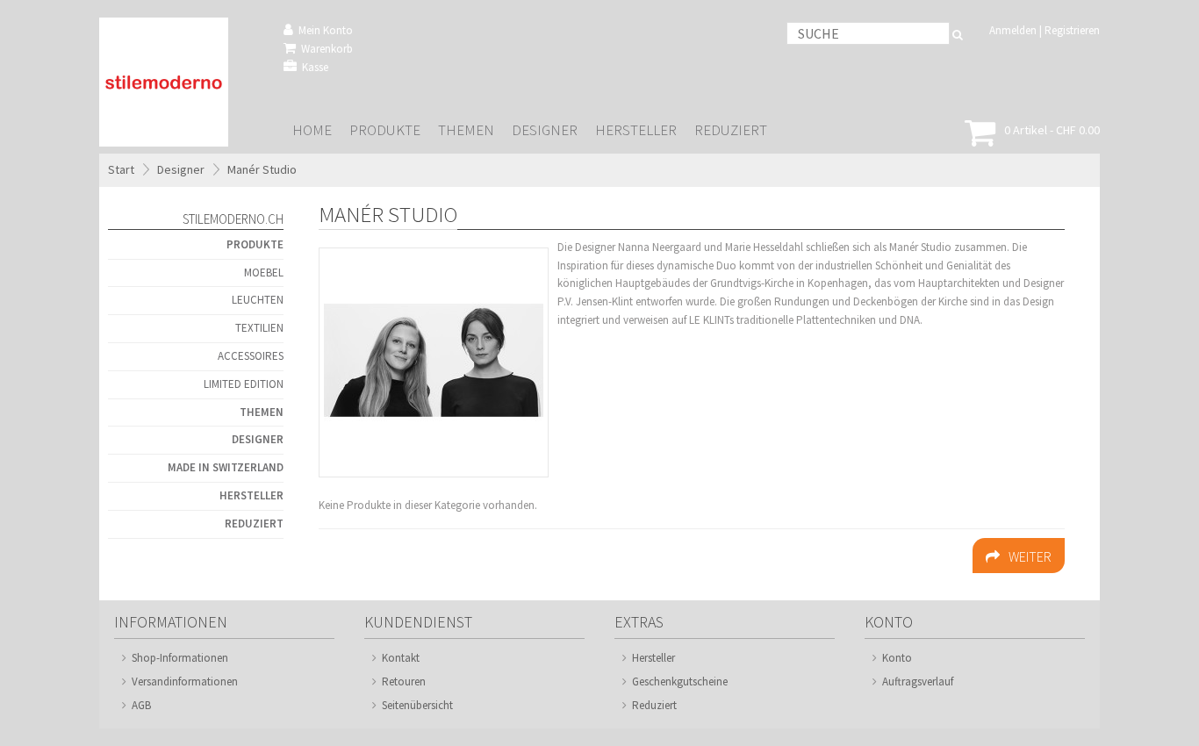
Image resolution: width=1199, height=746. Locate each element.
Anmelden (1013, 30)
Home (312, 130)
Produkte (384, 130)
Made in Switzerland (226, 467)
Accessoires (251, 355)
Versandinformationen (185, 681)
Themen (466, 130)
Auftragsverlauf (917, 681)
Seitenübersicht (417, 705)
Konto (897, 657)
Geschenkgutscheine (680, 681)
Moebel (264, 272)
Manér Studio (262, 169)
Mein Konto (325, 30)
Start (121, 169)
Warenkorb (327, 48)
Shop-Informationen (180, 657)
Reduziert (730, 130)
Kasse (315, 67)
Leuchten (258, 299)
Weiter (1030, 556)
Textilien (259, 327)
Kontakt (401, 657)
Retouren (404, 681)
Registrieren (1072, 30)
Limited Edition (244, 384)
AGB (141, 705)
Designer (545, 130)
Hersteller (636, 130)
